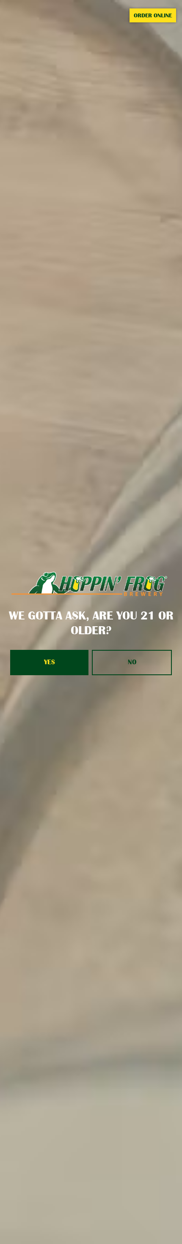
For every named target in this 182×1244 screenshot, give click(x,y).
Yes (49, 662)
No (132, 662)
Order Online (153, 15)
